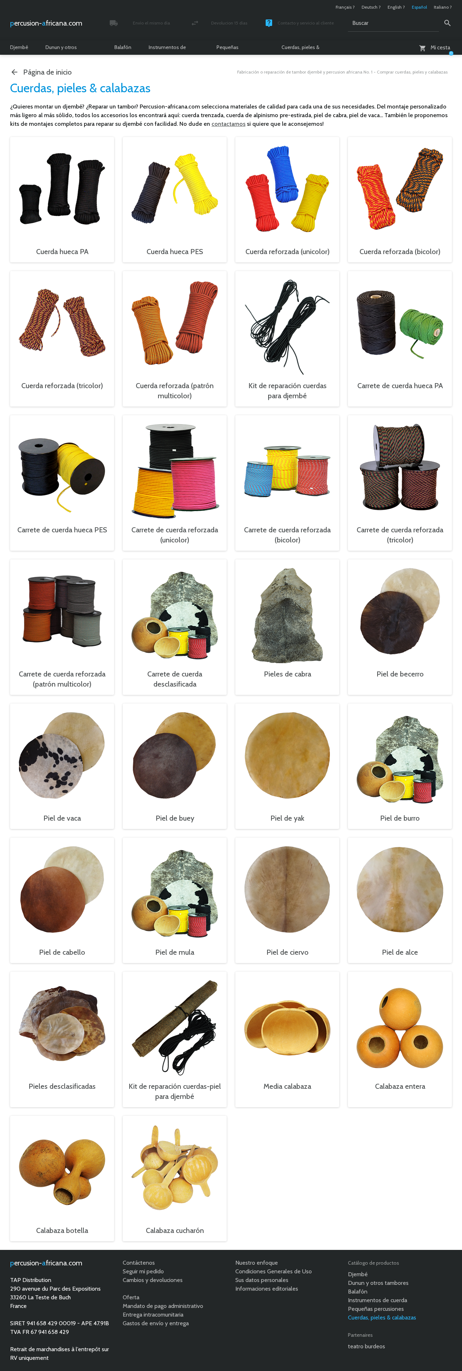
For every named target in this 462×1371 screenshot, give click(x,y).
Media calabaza (287, 1086)
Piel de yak (287, 818)
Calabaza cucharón (175, 1230)
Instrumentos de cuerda (167, 49)
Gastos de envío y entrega (156, 1323)
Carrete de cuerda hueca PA (400, 385)
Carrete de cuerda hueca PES (62, 529)
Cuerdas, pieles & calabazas (300, 49)
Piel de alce (400, 952)
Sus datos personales (261, 1280)
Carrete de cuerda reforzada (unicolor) (174, 534)
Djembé (19, 47)
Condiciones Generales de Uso (273, 1271)
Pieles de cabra (287, 674)
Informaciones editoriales (266, 1288)
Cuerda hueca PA (62, 251)
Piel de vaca (62, 818)
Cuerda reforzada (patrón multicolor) (175, 390)
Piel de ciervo (287, 952)
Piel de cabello (62, 952)
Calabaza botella (62, 1230)
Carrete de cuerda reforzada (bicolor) (287, 534)
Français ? (345, 7)
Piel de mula (174, 952)
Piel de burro (400, 818)
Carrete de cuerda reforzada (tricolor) (400, 534)
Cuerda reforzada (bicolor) (399, 251)
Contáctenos (139, 1262)
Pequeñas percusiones (230, 49)
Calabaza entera (400, 1086)
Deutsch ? (371, 7)
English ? (396, 7)
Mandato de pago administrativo (163, 1306)
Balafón (122, 47)
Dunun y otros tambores (61, 49)
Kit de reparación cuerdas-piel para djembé (174, 1091)
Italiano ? (443, 7)
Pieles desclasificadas (62, 1086)
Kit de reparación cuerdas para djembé (287, 390)
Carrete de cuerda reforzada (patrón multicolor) (62, 679)
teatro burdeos (366, 1346)
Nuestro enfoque (256, 1262)
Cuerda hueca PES (175, 251)
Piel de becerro (400, 674)
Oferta (131, 1297)
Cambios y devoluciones (153, 1280)
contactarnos (228, 123)
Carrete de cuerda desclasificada (174, 679)
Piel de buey (175, 818)
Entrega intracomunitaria (153, 1314)
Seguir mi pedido (143, 1271)
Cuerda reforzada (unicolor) (287, 251)
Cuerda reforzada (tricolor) (62, 385)
